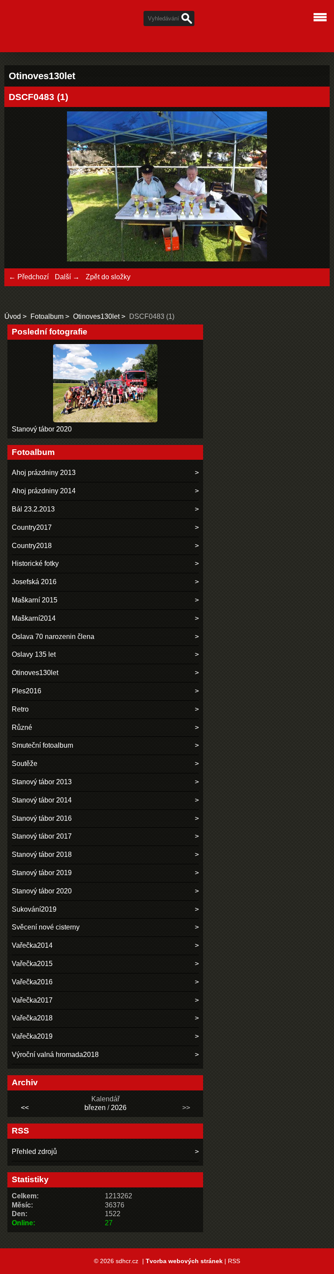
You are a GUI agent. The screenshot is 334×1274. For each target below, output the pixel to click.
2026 (119, 1107)
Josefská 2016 (34, 581)
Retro (20, 709)
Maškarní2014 (34, 618)
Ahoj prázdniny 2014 (44, 491)
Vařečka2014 (32, 945)
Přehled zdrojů (34, 1151)
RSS (234, 1260)
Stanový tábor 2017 (42, 836)
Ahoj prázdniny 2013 (44, 472)
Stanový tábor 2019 (42, 872)
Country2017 (32, 527)
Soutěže (24, 763)
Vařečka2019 (32, 1036)
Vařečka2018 (32, 1018)
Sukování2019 (34, 909)
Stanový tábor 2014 (42, 800)
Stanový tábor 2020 (42, 429)
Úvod (12, 316)
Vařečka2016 (32, 982)
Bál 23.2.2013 (33, 509)
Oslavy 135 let (34, 654)
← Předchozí (29, 277)
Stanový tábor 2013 (42, 782)
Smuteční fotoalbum (42, 745)
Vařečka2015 (32, 963)
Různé (22, 727)
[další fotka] (311, 187)
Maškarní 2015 (34, 600)
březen (95, 1107)
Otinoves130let (96, 316)
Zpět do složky (108, 277)
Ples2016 (26, 691)
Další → (67, 277)
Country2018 (32, 545)
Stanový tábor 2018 (42, 854)
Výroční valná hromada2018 (55, 1054)
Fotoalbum (46, 316)
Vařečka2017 (32, 1000)
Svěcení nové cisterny (46, 927)
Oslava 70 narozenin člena (53, 636)
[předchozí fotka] (23, 187)
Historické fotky (35, 563)
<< (25, 1107)
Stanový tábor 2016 (42, 818)
